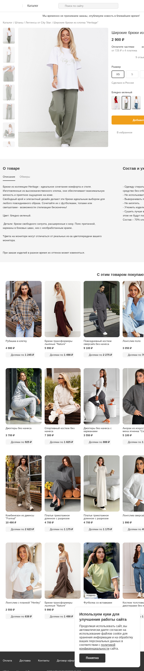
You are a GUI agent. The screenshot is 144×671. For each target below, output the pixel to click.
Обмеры (25, 176)
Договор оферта (67, 660)
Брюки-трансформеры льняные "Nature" (58, 342)
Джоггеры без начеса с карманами (98, 430)
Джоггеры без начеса (19, 428)
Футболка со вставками (98, 602)
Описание (9, 176)
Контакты (43, 660)
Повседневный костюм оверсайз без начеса (98, 342)
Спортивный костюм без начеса (59, 430)
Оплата (7, 660)
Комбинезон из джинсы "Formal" (20, 517)
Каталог (7, 22)
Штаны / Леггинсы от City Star (33, 22)
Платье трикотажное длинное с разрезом (57, 517)
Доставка (25, 660)
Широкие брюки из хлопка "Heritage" (75, 22)
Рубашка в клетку (16, 340)
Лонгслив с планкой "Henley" (23, 602)
